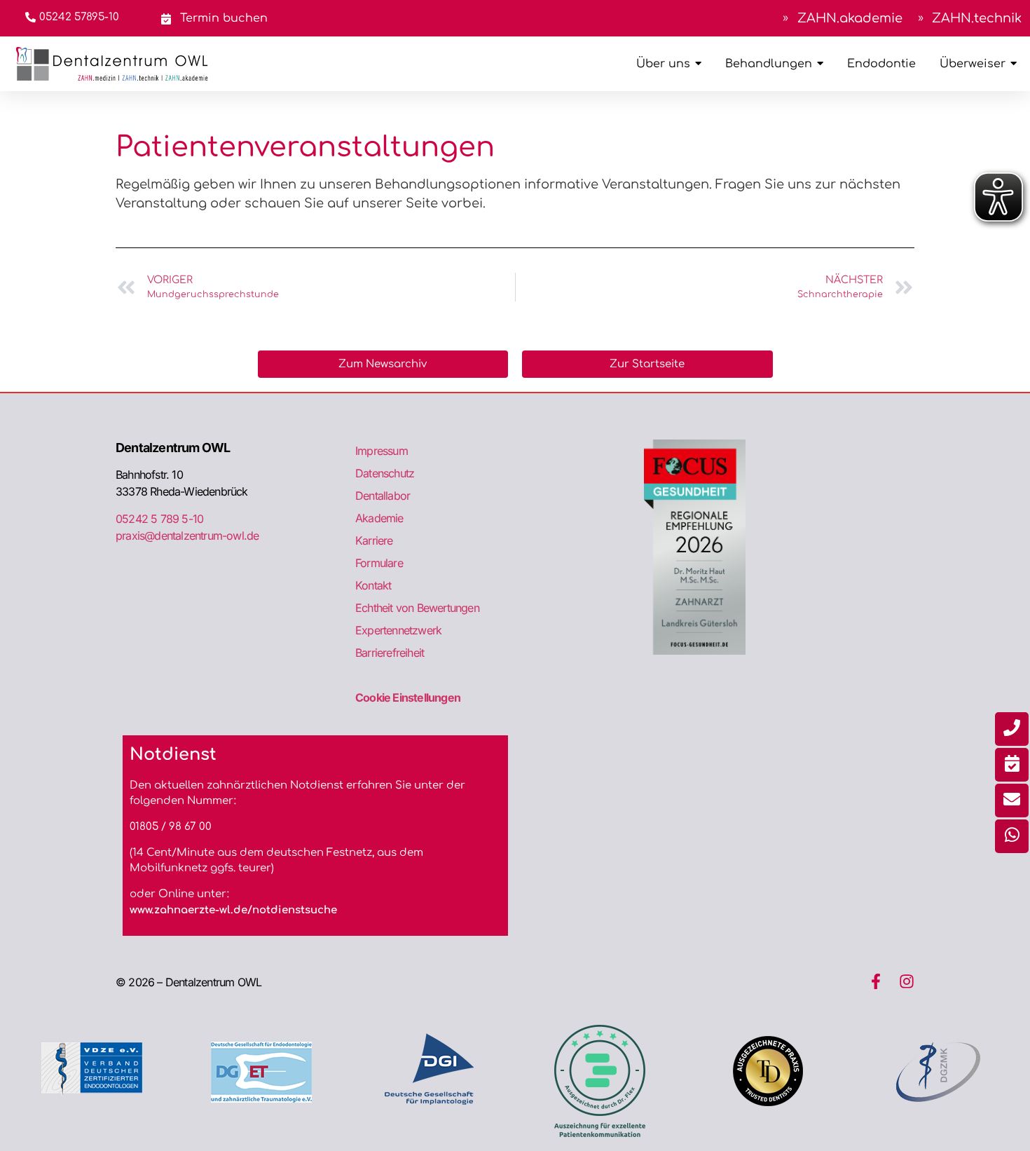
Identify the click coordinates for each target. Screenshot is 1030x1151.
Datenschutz (384, 473)
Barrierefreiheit (389, 653)
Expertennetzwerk (398, 630)
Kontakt (373, 585)
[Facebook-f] (876, 981)
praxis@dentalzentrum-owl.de (187, 536)
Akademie (379, 518)
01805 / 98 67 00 (171, 827)
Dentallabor (382, 496)
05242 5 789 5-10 (159, 519)
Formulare (379, 563)
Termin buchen (222, 18)
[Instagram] (906, 981)
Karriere (374, 540)
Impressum (381, 451)
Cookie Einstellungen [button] (407, 697)
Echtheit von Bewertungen (417, 608)
